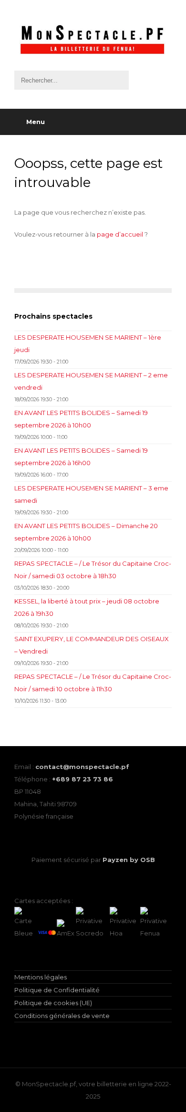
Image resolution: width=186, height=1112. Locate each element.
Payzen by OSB (129, 859)
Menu (35, 121)
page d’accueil (120, 234)
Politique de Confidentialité (57, 990)
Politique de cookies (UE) (53, 1003)
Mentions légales (40, 977)
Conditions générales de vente (62, 1015)
